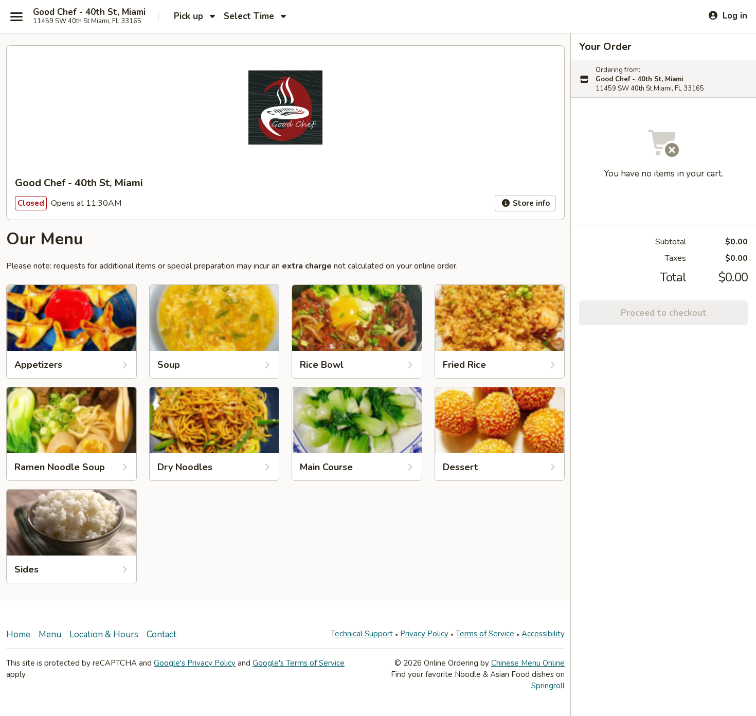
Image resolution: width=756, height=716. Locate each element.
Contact (161, 634)
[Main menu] (16, 16)
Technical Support (362, 634)
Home (18, 634)
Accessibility (543, 634)
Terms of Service (485, 634)
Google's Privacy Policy (195, 663)
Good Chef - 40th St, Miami (89, 12)
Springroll (548, 686)
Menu (50, 634)
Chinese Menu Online (528, 663)
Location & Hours (103, 634)
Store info (530, 203)
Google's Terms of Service (299, 663)
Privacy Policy (424, 634)
